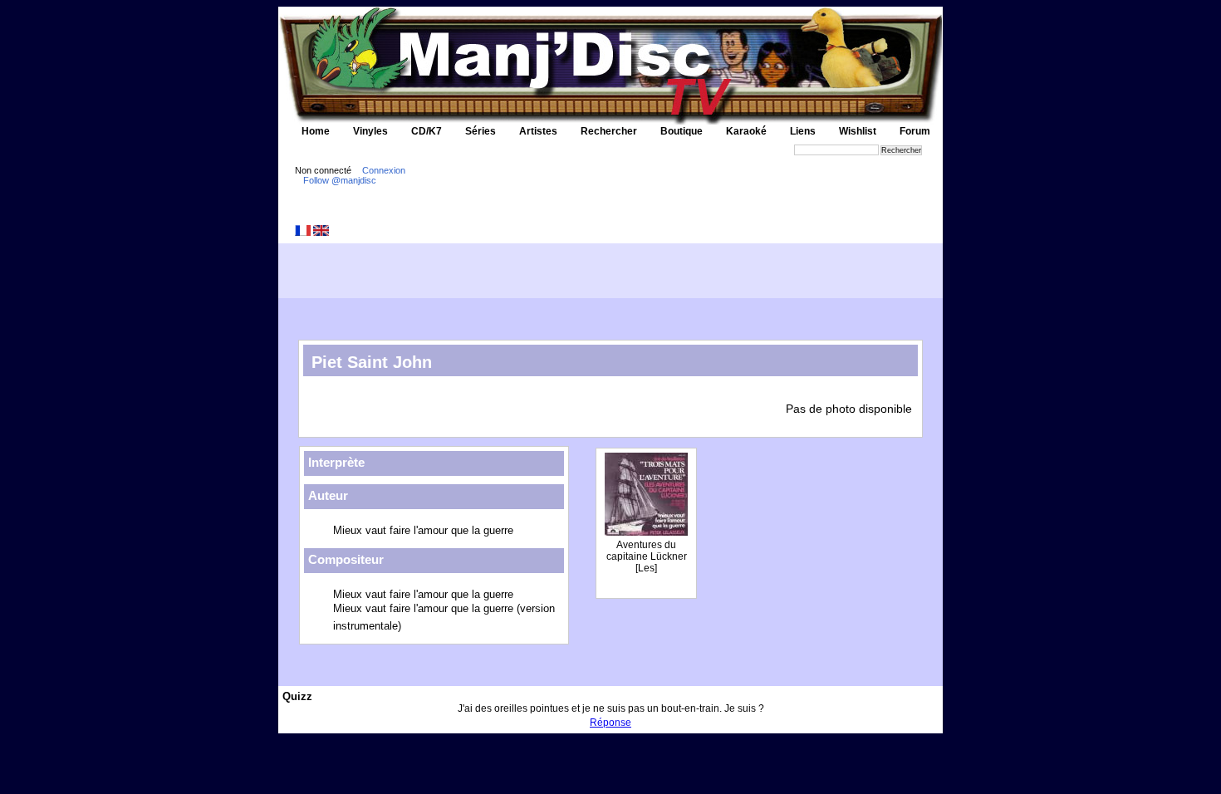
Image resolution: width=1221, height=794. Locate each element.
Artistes (538, 131)
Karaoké (746, 131)
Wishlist (857, 131)
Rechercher (609, 131)
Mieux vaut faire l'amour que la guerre (423, 530)
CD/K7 (426, 131)
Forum (915, 131)
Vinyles (370, 131)
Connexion (383, 170)
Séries (480, 131)
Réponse (610, 722)
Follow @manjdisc (339, 180)
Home (316, 131)
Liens (803, 131)
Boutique (681, 131)
